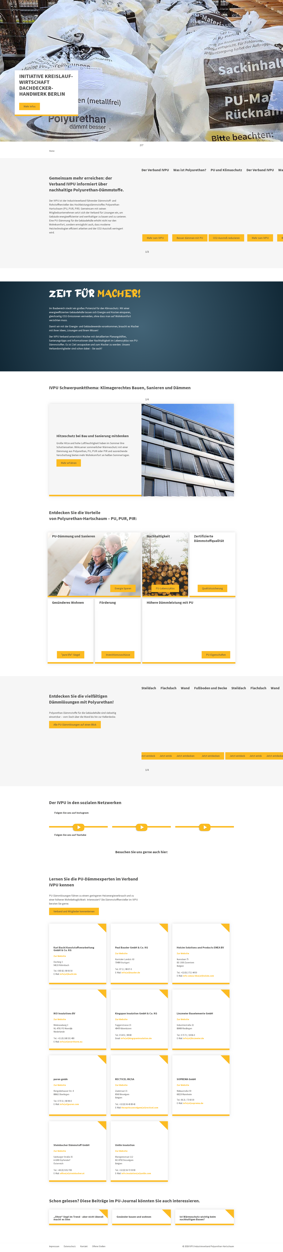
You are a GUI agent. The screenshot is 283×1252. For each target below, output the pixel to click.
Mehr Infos (30, 106)
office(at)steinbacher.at (72, 1173)
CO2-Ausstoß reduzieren (226, 238)
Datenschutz (70, 1246)
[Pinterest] (141, 859)
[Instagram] (149, 859)
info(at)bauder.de (130, 972)
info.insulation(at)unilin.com (136, 1173)
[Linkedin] (133, 859)
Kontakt (84, 1246)
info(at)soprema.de (193, 1103)
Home (52, 150)
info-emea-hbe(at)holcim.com (198, 975)
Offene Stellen (98, 1246)
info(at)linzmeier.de (193, 1038)
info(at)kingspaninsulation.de (136, 1038)
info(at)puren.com (69, 1104)
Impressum (54, 1246)
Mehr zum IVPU (155, 238)
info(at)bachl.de (68, 974)
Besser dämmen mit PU (190, 238)
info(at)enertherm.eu (71, 1041)
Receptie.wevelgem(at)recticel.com (139, 1107)
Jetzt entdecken (149, 756)
